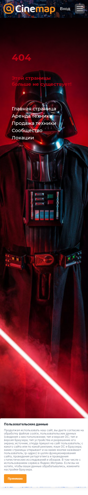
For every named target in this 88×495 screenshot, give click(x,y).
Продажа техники (34, 123)
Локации (23, 138)
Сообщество (27, 130)
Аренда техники (32, 116)
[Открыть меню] (80, 9)
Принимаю (15, 478)
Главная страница (34, 109)
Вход (65, 8)
